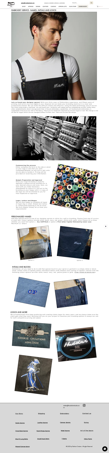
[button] (100, 6)
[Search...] (91, 2)
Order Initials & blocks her (85, 272)
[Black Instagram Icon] (84, 405)
